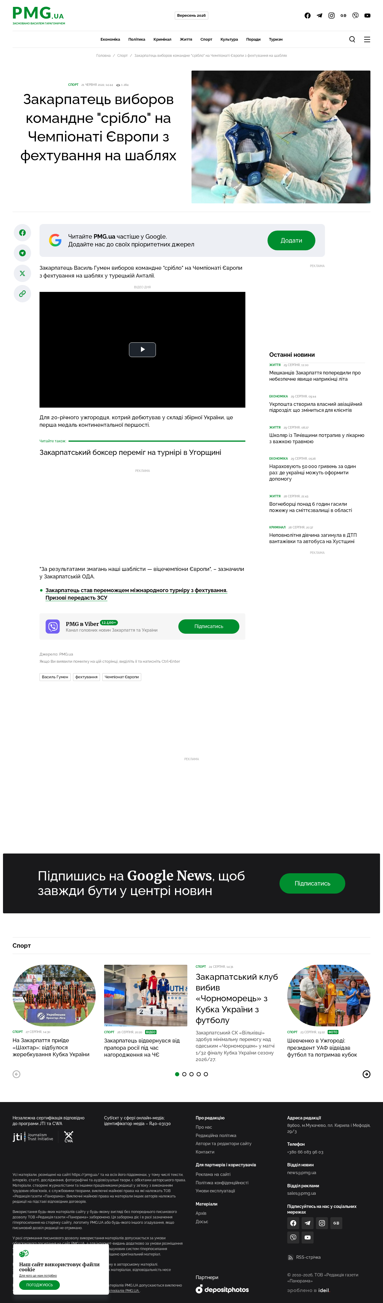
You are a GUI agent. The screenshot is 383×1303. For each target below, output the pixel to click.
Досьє (202, 1221)
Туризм (275, 39)
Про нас (204, 1127)
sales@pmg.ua (301, 1193)
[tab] (177, 1074)
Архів (201, 1213)
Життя (186, 39)
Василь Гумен (55, 677)
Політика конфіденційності (222, 1182)
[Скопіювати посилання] (22, 293)
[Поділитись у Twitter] (22, 273)
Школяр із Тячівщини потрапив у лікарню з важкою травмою (316, 438)
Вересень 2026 (191, 15)
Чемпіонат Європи (122, 677)
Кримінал (162, 39)
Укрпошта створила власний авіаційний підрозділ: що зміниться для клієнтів (315, 407)
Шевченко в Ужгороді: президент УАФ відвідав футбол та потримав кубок (322, 1047)
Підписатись (208, 626)
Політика (136, 39)
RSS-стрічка (308, 1257)
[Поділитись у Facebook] (22, 232)
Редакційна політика (216, 1135)
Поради (253, 39)
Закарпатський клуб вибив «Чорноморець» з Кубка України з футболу (237, 998)
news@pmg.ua (301, 1172)
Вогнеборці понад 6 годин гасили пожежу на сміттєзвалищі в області (310, 507)
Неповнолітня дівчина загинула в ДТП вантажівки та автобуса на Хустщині (313, 538)
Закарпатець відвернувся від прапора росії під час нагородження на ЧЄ (142, 1047)
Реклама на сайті (213, 1174)
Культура (229, 39)
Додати (291, 240)
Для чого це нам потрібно (38, 1275)
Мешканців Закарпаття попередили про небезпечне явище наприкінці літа (315, 376)
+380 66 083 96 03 (305, 1152)
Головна (103, 55)
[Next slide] (366, 1074)
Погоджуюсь (39, 1285)
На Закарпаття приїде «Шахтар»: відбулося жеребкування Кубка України (51, 1047)
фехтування (86, 677)
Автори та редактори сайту (224, 1143)
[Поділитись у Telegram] (22, 253)
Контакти (205, 1152)
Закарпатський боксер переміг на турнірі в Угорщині (130, 452)
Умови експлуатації (215, 1190)
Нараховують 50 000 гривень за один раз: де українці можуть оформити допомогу (312, 473)
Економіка (110, 39)
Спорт (206, 39)
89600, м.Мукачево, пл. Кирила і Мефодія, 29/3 (328, 1128)
